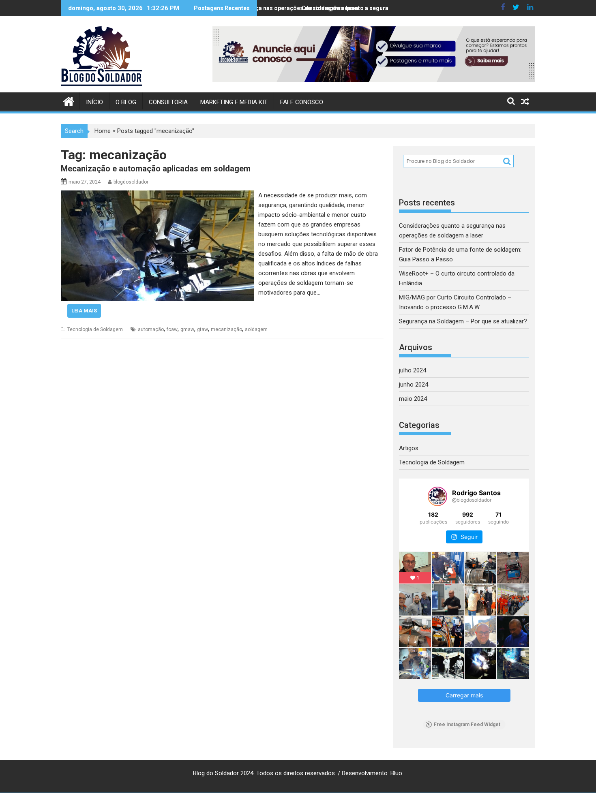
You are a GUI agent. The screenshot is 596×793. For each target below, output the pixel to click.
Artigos (408, 448)
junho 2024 (413, 384)
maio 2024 (413, 398)
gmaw (187, 329)
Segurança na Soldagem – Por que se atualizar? (463, 321)
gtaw (202, 329)
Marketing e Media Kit (234, 102)
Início (94, 102)
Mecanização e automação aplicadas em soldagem (156, 168)
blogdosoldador (131, 182)
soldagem (256, 329)
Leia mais (84, 311)
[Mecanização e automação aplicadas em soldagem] (157, 195)
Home (102, 131)
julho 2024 (412, 370)
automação (151, 329)
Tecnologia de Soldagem (95, 329)
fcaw (172, 329)
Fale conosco (301, 102)
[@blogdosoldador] (437, 496)
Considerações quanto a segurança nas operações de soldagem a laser (391, 8)
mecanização (226, 329)
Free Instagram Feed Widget (467, 724)
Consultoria (168, 102)
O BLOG (126, 102)
